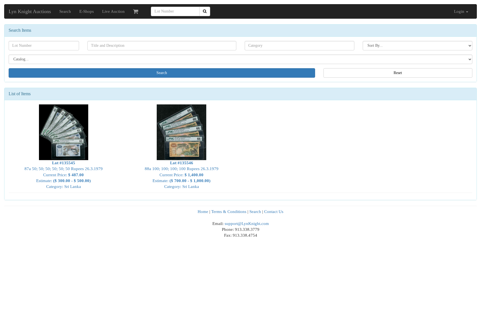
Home (203, 211)
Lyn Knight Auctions (30, 11)
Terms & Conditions (228, 211)
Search (65, 11)
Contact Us (273, 211)
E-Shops (86, 11)
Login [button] (459, 11)
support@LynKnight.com (247, 223)
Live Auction (113, 11)
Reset (398, 73)
